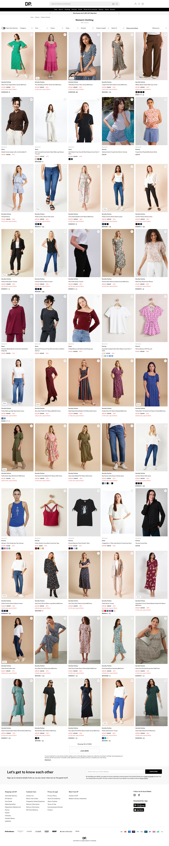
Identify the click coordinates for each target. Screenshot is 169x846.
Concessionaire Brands (55, 807)
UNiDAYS (8, 821)
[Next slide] (119, 13)
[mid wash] (36, 224)
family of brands (148, 776)
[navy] (139, 92)
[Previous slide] (50, 13)
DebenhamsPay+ (10, 804)
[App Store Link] (139, 807)
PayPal (7, 813)
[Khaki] (38, 159)
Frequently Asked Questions (35, 801)
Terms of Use (52, 804)
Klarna (7, 810)
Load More (84, 751)
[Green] (72, 159)
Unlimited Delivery (11, 796)
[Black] (41, 159)
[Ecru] (36, 159)
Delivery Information (32, 804)
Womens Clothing (45, 17)
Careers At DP (73, 796)
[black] (143, 92)
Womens (37, 17)
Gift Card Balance (32, 810)
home (32, 17)
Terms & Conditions (54, 798)
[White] (103, 356)
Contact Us (30, 796)
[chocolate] (137, 92)
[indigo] (38, 224)
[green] (141, 92)
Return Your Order (32, 798)
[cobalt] (112, 611)
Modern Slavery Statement (78, 798)
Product (50, 810)
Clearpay (8, 815)
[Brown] (43, 548)
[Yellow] (41, 548)
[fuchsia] (110, 611)
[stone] (103, 611)
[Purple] (110, 356)
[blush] (115, 611)
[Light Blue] (108, 356)
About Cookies (52, 801)
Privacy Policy (52, 796)
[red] (105, 611)
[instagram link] (135, 795)
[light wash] (5, 418)
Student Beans (10, 818)
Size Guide (8, 801)
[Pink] (7, 548)
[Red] (5, 548)
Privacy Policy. (144, 778)
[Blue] (112, 356)
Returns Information (32, 807)
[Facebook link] (139, 795)
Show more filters (132, 28)
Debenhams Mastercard (13, 807)
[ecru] (110, 483)
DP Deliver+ (9, 798)
